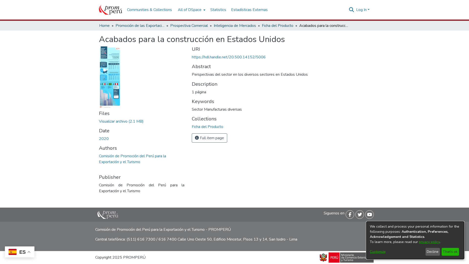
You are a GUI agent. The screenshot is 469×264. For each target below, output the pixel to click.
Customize (378, 251)
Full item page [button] (211, 138)
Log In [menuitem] (361, 9)
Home (104, 25)
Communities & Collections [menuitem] (149, 9)
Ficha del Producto (277, 25)
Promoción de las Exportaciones (140, 25)
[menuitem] (191, 10)
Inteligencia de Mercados (235, 25)
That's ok (450, 251)
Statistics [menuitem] (218, 9)
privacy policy (429, 242)
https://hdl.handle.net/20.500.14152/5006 (229, 57)
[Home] (110, 10)
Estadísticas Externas (249, 9)
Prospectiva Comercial (189, 25)
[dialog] (415, 240)
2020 (104, 138)
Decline (432, 251)
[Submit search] (352, 10)
